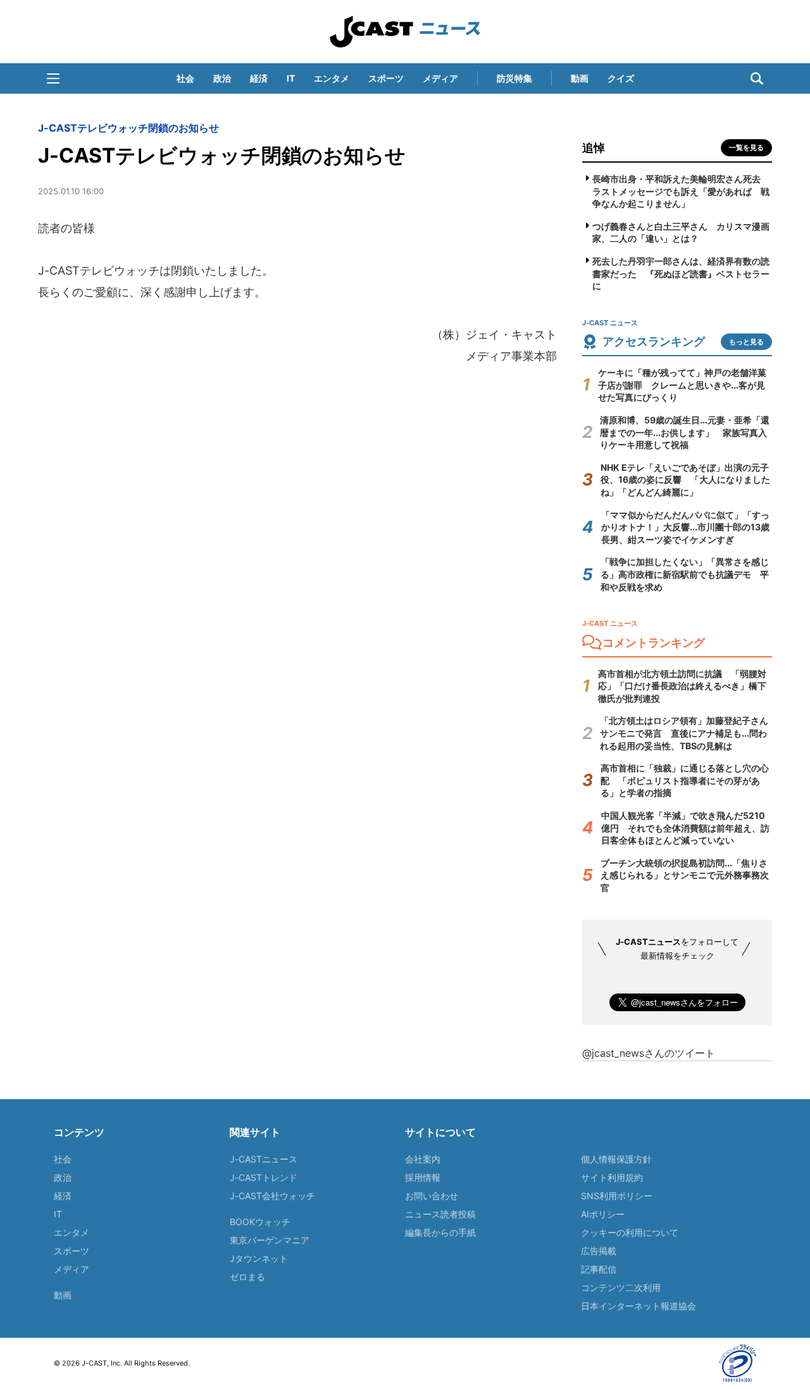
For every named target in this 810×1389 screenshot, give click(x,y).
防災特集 (514, 78)
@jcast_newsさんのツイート (648, 1053)
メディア (440, 78)
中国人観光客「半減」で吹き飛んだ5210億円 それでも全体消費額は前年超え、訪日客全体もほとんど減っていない (685, 827)
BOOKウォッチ (260, 1221)
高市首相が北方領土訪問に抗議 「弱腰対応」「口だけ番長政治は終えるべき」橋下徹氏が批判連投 (682, 686)
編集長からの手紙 (440, 1232)
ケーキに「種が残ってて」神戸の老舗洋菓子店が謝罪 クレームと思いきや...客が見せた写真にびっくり (682, 384)
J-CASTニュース (263, 1159)
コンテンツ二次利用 (621, 1287)
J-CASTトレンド (263, 1177)
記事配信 (598, 1269)
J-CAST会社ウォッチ (272, 1195)
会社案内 (422, 1159)
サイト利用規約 (612, 1177)
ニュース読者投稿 (440, 1214)
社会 (185, 78)
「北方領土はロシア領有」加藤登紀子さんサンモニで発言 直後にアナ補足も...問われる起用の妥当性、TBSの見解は (684, 733)
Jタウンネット (259, 1258)
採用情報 (422, 1177)
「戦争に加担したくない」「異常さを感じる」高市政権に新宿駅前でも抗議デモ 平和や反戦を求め (685, 574)
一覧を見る (746, 147)
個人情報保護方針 (616, 1159)
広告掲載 (598, 1250)
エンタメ (331, 78)
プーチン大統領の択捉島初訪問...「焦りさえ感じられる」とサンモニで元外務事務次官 (685, 875)
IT (291, 78)
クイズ (621, 78)
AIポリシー (603, 1214)
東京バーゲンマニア (269, 1240)
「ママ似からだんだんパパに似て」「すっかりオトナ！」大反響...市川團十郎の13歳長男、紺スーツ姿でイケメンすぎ (685, 527)
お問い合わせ (431, 1195)
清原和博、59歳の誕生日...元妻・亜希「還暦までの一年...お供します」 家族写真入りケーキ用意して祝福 (685, 432)
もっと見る (746, 341)
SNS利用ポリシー (616, 1195)
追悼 (593, 147)
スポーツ (386, 78)
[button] (53, 78)
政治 (222, 78)
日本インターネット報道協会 (638, 1305)
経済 (259, 78)
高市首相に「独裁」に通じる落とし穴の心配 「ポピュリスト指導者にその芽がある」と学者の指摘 (685, 780)
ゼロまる (247, 1276)
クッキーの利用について (629, 1232)
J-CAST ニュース (405, 31)
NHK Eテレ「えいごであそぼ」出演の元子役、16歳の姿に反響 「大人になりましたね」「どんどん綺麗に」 (685, 479)
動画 (580, 78)
